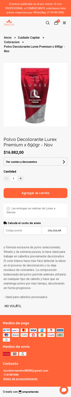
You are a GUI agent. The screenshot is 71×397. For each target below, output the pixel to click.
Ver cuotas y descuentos (21, 161)
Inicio (8, 37)
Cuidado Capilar (29, 37)
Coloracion (12, 42)
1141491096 (11, 374)
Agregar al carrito (35, 193)
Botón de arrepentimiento (20, 379)
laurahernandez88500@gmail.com (25, 370)
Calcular (54, 230)
